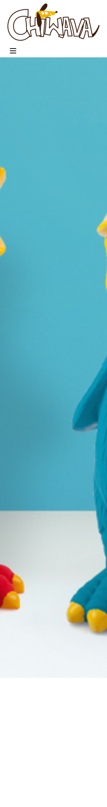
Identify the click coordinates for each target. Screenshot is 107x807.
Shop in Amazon (60, 467)
